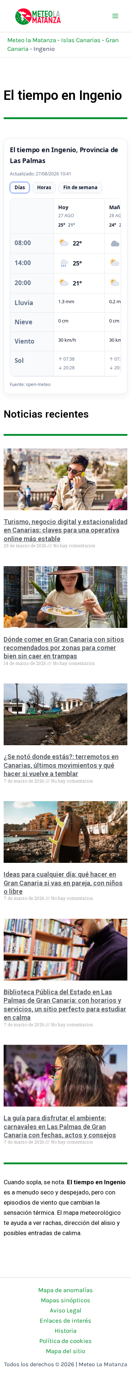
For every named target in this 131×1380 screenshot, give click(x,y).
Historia (65, 1330)
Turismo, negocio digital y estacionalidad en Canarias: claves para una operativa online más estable (65, 530)
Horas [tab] (44, 187)
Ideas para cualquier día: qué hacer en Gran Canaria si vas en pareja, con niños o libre (63, 882)
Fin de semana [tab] (80, 187)
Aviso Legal (66, 1310)
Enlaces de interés (65, 1320)
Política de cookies (65, 1340)
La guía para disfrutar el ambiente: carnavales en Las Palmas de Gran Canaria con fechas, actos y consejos (60, 1126)
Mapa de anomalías (65, 1290)
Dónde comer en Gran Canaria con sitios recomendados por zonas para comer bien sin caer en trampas (64, 648)
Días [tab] (20, 187)
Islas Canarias (80, 40)
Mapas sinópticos (65, 1300)
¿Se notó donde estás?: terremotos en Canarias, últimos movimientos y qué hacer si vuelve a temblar (61, 765)
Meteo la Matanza (31, 40)
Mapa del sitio (65, 1351)
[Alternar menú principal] (115, 16)
